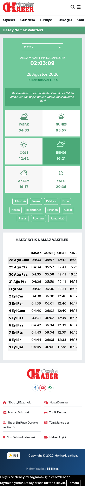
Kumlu (68, 209)
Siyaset (9, 20)
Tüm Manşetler (59, 422)
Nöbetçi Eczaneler (20, 402)
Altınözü (20, 201)
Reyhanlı (38, 218)
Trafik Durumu (58, 412)
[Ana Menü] (79, 7)
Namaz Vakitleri (18, 412)
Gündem (27, 20)
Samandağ (57, 218)
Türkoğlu (64, 20)
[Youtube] (42, 388)
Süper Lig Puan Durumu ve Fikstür (20, 425)
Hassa (16, 209)
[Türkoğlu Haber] (18, 7)
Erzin (66, 201)
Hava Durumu (59, 402)
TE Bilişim (53, 468)
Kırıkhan (52, 209)
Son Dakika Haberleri (21, 437)
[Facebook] (35, 388)
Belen (36, 201)
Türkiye (46, 20)
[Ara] (73, 7)
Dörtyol (51, 201)
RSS (15, 455)
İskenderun (33, 209)
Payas (23, 218)
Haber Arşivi (58, 437)
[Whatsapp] (50, 388)
